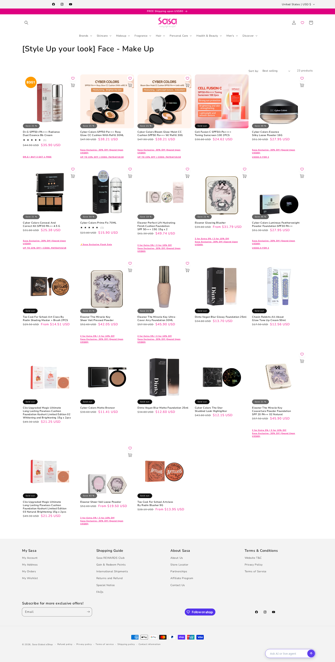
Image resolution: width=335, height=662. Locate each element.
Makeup (121, 35)
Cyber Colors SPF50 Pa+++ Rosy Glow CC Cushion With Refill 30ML (102, 133)
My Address (30, 564)
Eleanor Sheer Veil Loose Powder (100, 502)
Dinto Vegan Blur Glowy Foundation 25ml (221, 317)
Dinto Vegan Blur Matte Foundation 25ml (162, 408)
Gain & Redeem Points (111, 564)
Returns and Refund (109, 578)
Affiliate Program (181, 578)
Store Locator (179, 564)
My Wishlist (30, 578)
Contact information (149, 644)
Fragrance (141, 35)
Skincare (102, 35)
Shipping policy (126, 644)
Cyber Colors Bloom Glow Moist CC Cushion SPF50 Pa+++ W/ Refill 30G (160, 133)
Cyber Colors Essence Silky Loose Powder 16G (267, 133)
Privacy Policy (254, 564)
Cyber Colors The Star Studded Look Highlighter (211, 409)
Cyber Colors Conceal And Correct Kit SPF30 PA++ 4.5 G (41, 224)
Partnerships (178, 571)
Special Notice (105, 585)
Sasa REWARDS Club (110, 558)
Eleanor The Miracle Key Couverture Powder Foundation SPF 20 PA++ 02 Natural (271, 411)
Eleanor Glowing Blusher (210, 223)
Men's (230, 35)
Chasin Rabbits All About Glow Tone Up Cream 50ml (269, 318)
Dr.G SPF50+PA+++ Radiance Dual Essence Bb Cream (41, 133)
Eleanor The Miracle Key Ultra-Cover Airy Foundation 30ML (156, 318)
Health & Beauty (207, 35)
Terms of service (105, 644)
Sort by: (254, 71)
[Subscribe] (87, 612)
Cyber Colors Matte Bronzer (97, 408)
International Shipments (112, 571)
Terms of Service (256, 571)
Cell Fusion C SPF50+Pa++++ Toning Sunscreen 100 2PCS (213, 133)
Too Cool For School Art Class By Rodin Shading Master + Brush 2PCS (45, 318)
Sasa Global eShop (42, 644)
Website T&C (253, 558)
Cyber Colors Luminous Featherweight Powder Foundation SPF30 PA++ (276, 224)
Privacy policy (84, 644)
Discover (248, 35)
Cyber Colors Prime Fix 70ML (98, 223)
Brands (83, 35)
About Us (176, 558)
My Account (30, 558)
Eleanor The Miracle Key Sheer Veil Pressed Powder (97, 318)
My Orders (29, 571)
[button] (26, 22)
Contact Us (177, 585)
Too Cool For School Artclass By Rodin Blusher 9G (155, 503)
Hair (158, 35)
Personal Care (179, 35)
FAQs (100, 592)
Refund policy (65, 644)
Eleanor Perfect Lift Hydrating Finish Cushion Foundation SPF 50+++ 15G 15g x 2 (156, 226)
